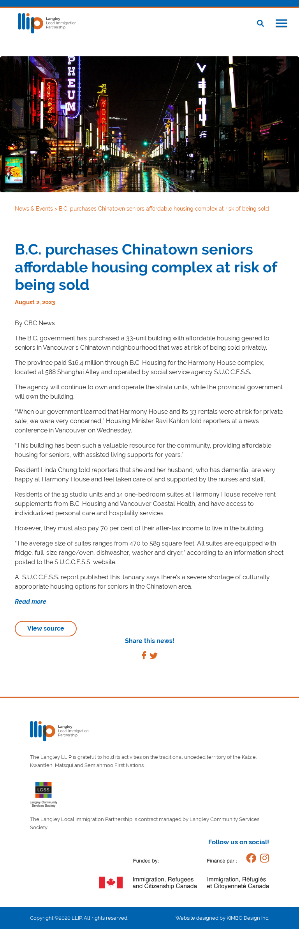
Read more (30, 601)
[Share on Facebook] (143, 657)
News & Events (35, 209)
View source (45, 628)
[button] (281, 24)
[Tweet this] (154, 657)
